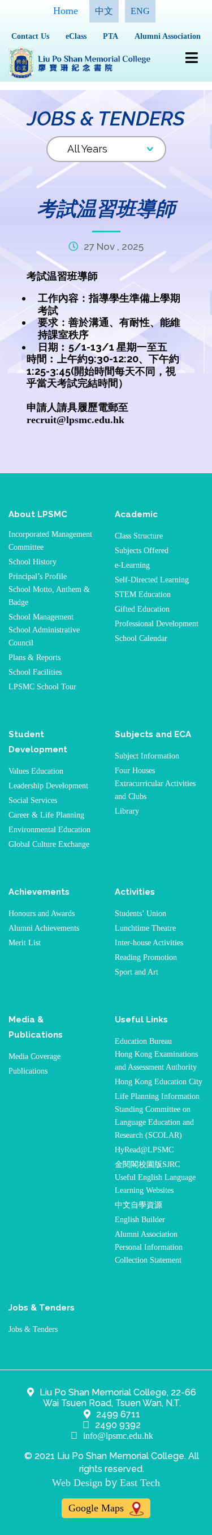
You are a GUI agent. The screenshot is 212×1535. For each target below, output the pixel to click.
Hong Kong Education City (158, 1082)
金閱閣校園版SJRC (147, 1164)
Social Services (32, 800)
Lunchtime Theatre (145, 928)
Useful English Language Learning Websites (155, 1184)
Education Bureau (143, 1041)
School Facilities (35, 672)
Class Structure (139, 536)
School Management (40, 617)
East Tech (140, 1482)
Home (65, 10)
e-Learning (132, 565)
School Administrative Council (44, 636)
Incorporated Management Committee (50, 540)
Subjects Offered (141, 550)
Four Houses (135, 770)
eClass (76, 36)
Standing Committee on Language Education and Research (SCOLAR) (154, 1122)
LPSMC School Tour (42, 687)
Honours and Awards (41, 913)
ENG (140, 11)
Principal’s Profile (37, 576)
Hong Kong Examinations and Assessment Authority (156, 1060)
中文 (104, 11)
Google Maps (97, 1508)
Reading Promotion (146, 957)
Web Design (77, 1482)
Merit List (24, 943)
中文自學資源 (138, 1205)
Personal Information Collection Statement (149, 1253)
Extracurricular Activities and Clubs (155, 790)
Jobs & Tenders (33, 1329)
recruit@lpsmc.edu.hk (75, 419)
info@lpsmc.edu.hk (118, 1435)
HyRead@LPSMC (144, 1150)
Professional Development (156, 624)
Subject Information (147, 756)
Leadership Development (48, 786)
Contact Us (30, 36)
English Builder (140, 1219)
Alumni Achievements (43, 928)
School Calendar (141, 638)
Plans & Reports (34, 657)
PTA (110, 36)
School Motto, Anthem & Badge (49, 596)
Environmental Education (49, 829)
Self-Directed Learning (152, 580)
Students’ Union (140, 913)
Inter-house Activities (149, 943)
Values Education (35, 771)
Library (127, 811)
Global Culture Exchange (48, 844)
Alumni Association (168, 36)
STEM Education (143, 594)
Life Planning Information (157, 1096)
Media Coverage (34, 1056)
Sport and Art (136, 972)
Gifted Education (142, 609)
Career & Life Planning (46, 815)
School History (32, 562)
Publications (27, 1071)
